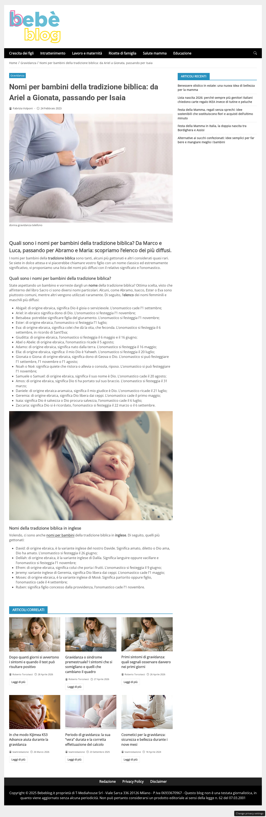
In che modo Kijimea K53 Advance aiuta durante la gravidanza (28, 739)
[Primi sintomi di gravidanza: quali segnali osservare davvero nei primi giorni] (146, 634)
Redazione (107, 781)
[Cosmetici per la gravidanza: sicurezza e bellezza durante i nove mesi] (146, 712)
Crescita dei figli (21, 53)
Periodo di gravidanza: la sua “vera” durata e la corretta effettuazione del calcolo (87, 739)
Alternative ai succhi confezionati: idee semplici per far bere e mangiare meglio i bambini (216, 140)
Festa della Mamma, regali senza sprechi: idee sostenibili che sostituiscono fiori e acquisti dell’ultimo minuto (215, 113)
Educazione (182, 53)
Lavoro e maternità (87, 53)
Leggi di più (18, 682)
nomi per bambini (60, 535)
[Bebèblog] (35, 26)
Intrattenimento (52, 53)
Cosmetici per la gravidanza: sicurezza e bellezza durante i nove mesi (144, 739)
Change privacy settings (250, 813)
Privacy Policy (133, 781)
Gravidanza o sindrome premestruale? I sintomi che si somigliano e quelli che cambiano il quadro (88, 664)
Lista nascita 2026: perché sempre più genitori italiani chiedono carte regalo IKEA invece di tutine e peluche (215, 99)
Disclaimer (158, 781)
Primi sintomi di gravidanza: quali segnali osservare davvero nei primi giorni (146, 662)
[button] (255, 53)
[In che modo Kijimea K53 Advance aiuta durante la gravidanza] (34, 712)
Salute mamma (155, 53)
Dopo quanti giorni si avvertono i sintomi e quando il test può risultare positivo (34, 662)
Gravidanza (17, 75)
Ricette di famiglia (122, 53)
